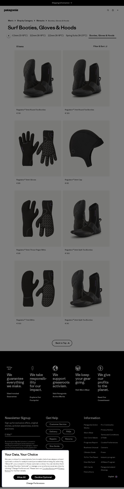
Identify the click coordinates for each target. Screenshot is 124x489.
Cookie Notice (48, 468)
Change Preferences (35, 483)
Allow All (21, 477)
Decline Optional (43, 477)
